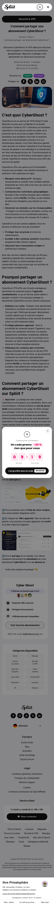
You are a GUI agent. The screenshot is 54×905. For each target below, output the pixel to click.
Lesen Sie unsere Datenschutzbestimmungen (19, 894)
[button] (48, 7)
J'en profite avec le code (26, 471)
